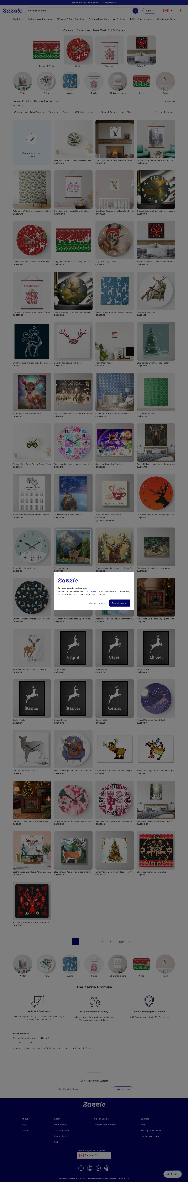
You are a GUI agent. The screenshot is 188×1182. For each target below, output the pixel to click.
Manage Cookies (97, 603)
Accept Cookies (120, 603)
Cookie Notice (93, 591)
